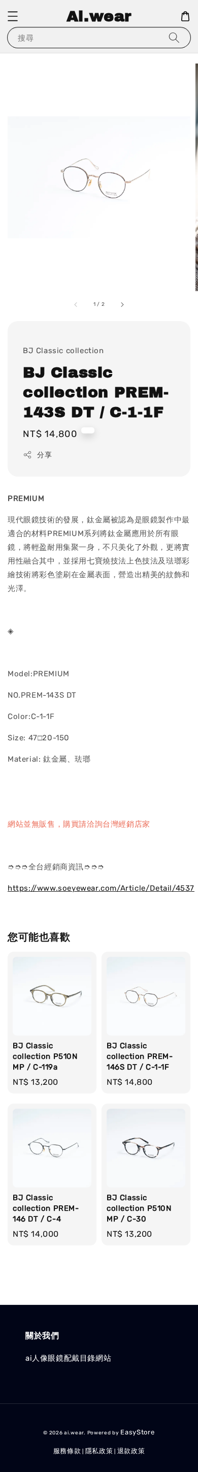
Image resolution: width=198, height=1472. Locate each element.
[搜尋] (174, 37)
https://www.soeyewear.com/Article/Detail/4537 (101, 888)
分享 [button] (44, 455)
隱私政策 (99, 1451)
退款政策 (131, 1451)
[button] (13, 16)
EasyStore (137, 1432)
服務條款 (67, 1451)
